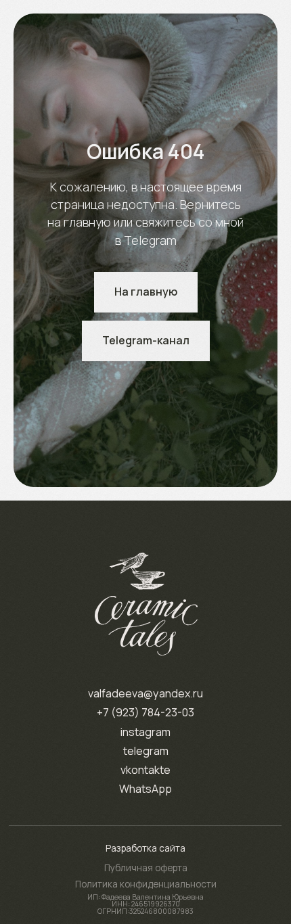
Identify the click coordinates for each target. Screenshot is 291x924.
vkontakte (145, 769)
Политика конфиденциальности (146, 884)
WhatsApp (145, 788)
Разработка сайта (145, 848)
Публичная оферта (145, 868)
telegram (146, 750)
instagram (145, 731)
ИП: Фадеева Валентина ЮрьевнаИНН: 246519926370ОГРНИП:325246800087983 (145, 904)
